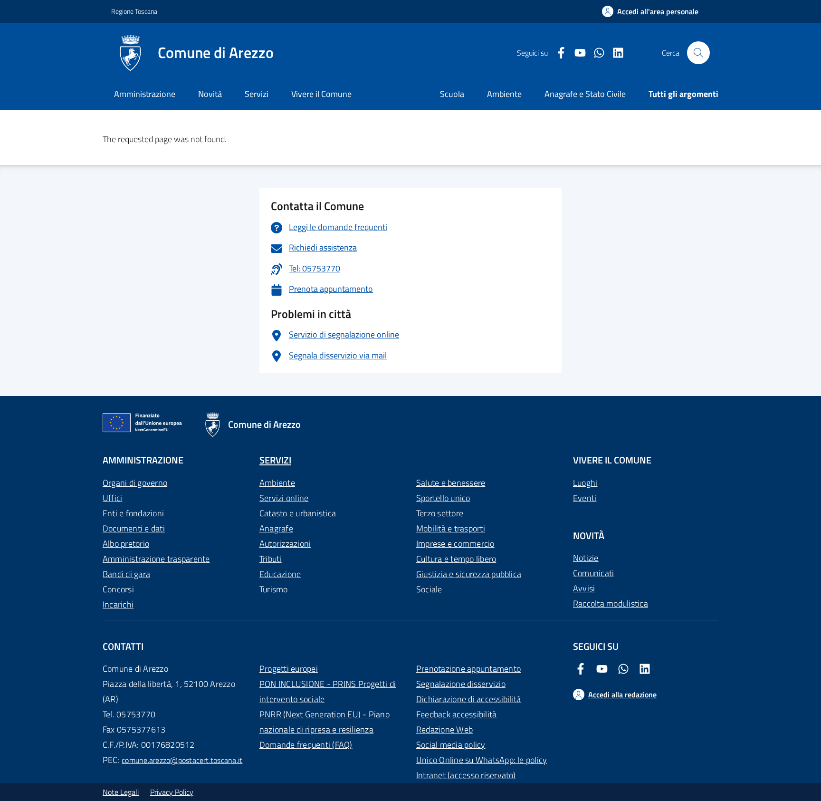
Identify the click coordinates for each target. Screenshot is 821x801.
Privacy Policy (171, 792)
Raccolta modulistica (610, 603)
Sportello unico (443, 498)
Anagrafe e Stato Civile (585, 93)
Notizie (586, 557)
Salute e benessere (450, 482)
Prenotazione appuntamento (468, 668)
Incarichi (118, 604)
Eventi (584, 498)
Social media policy (451, 744)
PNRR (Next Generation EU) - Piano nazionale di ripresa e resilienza (324, 722)
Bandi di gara (126, 574)
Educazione (280, 574)
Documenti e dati (134, 528)
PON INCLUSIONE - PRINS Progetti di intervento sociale (327, 691)
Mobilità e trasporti (450, 528)
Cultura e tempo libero (456, 558)
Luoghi (585, 482)
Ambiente (277, 482)
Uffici (112, 498)
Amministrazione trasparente (156, 558)
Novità (210, 93)
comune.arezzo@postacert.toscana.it (182, 760)
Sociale (429, 589)
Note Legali (121, 792)
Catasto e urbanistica (297, 513)
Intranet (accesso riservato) (466, 775)
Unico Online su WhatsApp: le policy (481, 759)
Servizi (256, 93)
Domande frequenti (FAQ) (306, 744)
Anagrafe (276, 528)
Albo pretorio (126, 543)
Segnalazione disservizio (461, 683)
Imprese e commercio (455, 543)
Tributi (270, 558)
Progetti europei (288, 668)
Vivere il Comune (321, 93)
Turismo (273, 589)
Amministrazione (144, 93)
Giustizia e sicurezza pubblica (468, 574)
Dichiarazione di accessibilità (468, 699)
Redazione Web (444, 729)
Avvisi (584, 588)
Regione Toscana (134, 11)
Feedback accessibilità (456, 714)
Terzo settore (439, 513)
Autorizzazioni (285, 543)
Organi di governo (135, 482)
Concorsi (118, 589)
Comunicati (593, 573)
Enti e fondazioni (133, 513)
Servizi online (283, 498)
